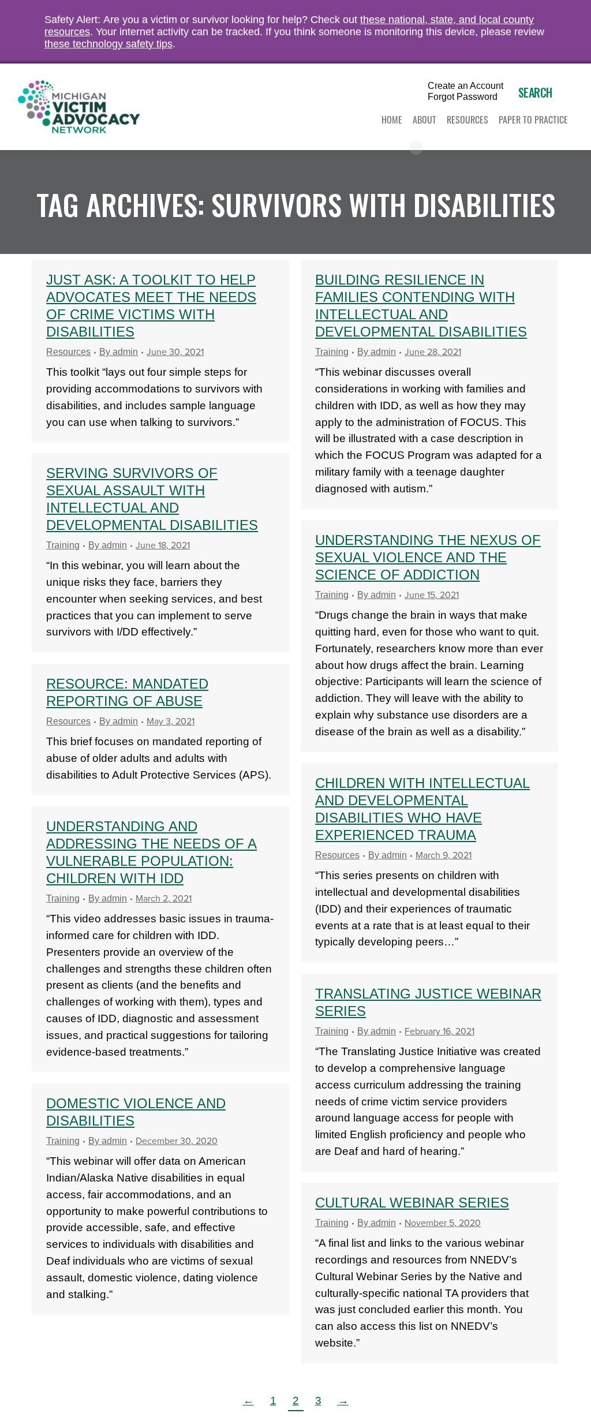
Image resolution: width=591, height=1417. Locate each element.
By (118, 352)
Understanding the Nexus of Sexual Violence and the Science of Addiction (428, 557)
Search (535, 92)
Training (332, 352)
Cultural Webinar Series (412, 1202)
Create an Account (465, 86)
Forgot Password (463, 97)
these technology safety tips (108, 44)
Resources (68, 352)
